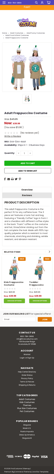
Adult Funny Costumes (36, 33)
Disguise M (27, 438)
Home (4, 33)
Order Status (27, 375)
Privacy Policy (27, 378)
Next (49, 252)
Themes (27, 405)
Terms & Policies (27, 381)
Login (22, 358)
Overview (27, 189)
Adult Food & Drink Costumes (17, 35)
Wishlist (27, 354)
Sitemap (26, 468)
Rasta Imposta (27, 431)
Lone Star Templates (40, 472)
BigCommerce (17, 472)
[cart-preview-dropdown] (48, 2)
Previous (45, 252)
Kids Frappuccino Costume (13, 283)
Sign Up (30, 358)
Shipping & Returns (27, 385)
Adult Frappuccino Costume (16, 38)
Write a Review (12, 136)
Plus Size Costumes (27, 408)
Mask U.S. (27, 428)
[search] (36, 3)
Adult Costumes (16, 33)
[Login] (42, 3)
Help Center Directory (27, 372)
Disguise (27, 425)
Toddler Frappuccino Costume (36, 284)
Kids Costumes (27, 402)
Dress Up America (27, 435)
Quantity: (9, 153)
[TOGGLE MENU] (4, 2)
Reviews (27, 195)
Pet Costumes (27, 411)
